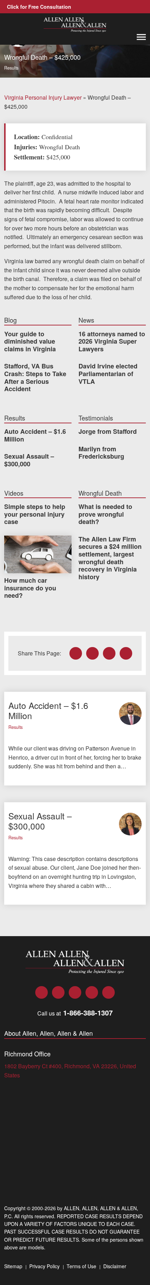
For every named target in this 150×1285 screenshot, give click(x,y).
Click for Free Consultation (39, 6)
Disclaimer (114, 1266)
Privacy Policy (44, 1266)
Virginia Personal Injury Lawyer (43, 97)
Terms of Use (81, 1266)
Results (11, 68)
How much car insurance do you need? (30, 588)
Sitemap (13, 1266)
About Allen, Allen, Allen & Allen (48, 1033)
